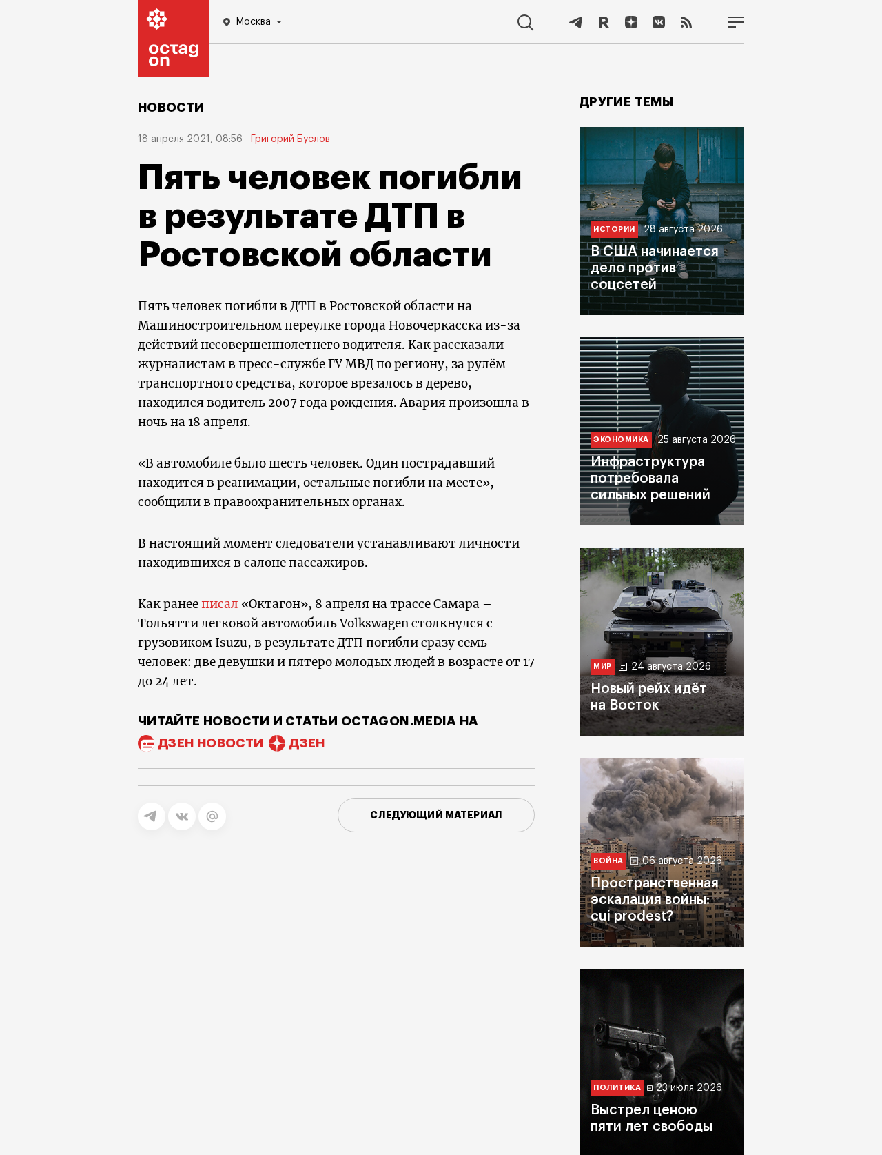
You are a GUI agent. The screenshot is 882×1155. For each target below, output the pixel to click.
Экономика (621, 439)
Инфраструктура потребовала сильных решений (650, 478)
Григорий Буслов (290, 139)
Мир (602, 666)
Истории (614, 229)
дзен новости (210, 743)
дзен (307, 743)
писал (219, 604)
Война (608, 861)
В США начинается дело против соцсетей (655, 268)
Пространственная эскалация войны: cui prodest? (655, 899)
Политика (617, 1088)
